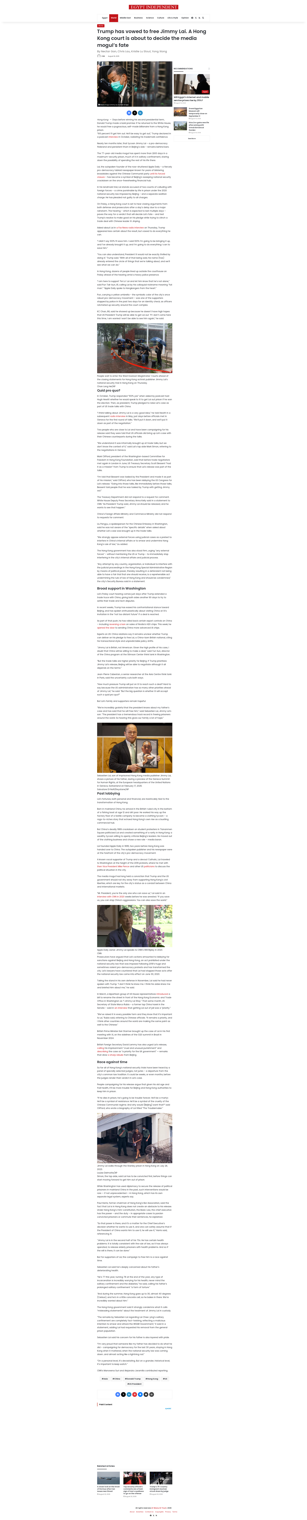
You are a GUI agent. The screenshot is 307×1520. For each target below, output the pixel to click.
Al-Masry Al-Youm (159, 1508)
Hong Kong (152, 1378)
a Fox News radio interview (130, 227)
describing (102, 1051)
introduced (162, 994)
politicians (149, 866)
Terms (174, 1512)
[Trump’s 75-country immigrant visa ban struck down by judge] (161, 1478)
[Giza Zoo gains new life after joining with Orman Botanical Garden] (180, 125)
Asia (105, 1378)
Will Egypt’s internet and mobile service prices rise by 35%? (191, 99)
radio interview (117, 416)
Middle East (125, 18)
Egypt (105, 18)
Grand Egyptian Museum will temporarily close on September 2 (198, 112)
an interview (121, 1007)
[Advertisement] (134, 1435)
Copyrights (159, 1512)
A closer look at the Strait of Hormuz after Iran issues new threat (108, 1488)
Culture (160, 18)
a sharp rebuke (115, 1054)
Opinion (185, 18)
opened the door (106, 627)
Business (138, 18)
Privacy (168, 1512)
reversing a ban (117, 624)
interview (113, 136)
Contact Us (149, 1512)
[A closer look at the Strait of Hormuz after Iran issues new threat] (108, 1478)
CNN (103, 56)
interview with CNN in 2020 (110, 896)
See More (192, 138)
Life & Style (173, 18)
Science (150, 18)
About (132, 1512)
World (113, 18)
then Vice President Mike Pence (113, 866)
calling (100, 1048)
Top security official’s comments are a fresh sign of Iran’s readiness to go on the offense (133, 1490)
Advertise (139, 1512)
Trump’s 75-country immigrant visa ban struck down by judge (159, 1488)
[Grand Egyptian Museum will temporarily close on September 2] (180, 111)
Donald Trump (134, 1378)
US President (135, 1384)
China (117, 1378)
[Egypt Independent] (153, 7)
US (166, 1378)
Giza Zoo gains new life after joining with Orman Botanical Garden (199, 126)
